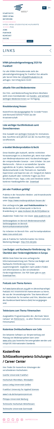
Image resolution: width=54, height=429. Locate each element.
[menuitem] (21, 13)
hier (48, 137)
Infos (5, 24)
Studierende (9, 22)
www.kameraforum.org (16, 289)
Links (6, 27)
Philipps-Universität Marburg (15, 399)
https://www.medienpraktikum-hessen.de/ (26, 200)
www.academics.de (42, 216)
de (44, 8)
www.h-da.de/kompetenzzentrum (17, 394)
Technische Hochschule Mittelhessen (19, 404)
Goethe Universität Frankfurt (15, 375)
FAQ (12, 27)
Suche (6, 39)
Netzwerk (8, 19)
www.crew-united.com (12, 234)
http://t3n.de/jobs (29, 242)
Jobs (5, 30)
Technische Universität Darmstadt (17, 409)
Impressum (31, 419)
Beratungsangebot (22, 112)
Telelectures (19, 319)
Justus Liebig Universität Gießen (17, 385)
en (49, 8)
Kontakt (7, 36)
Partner (7, 33)
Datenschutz (10, 422)
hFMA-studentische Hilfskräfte (24, 24)
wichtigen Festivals (27, 134)
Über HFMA (8, 16)
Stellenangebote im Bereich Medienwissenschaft (24, 221)
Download (34, 182)
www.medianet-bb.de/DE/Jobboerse (33, 211)
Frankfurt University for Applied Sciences (21, 389)
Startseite (8, 13)
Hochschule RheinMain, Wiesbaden (18, 380)
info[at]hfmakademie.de (32, 77)
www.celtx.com (9, 340)
